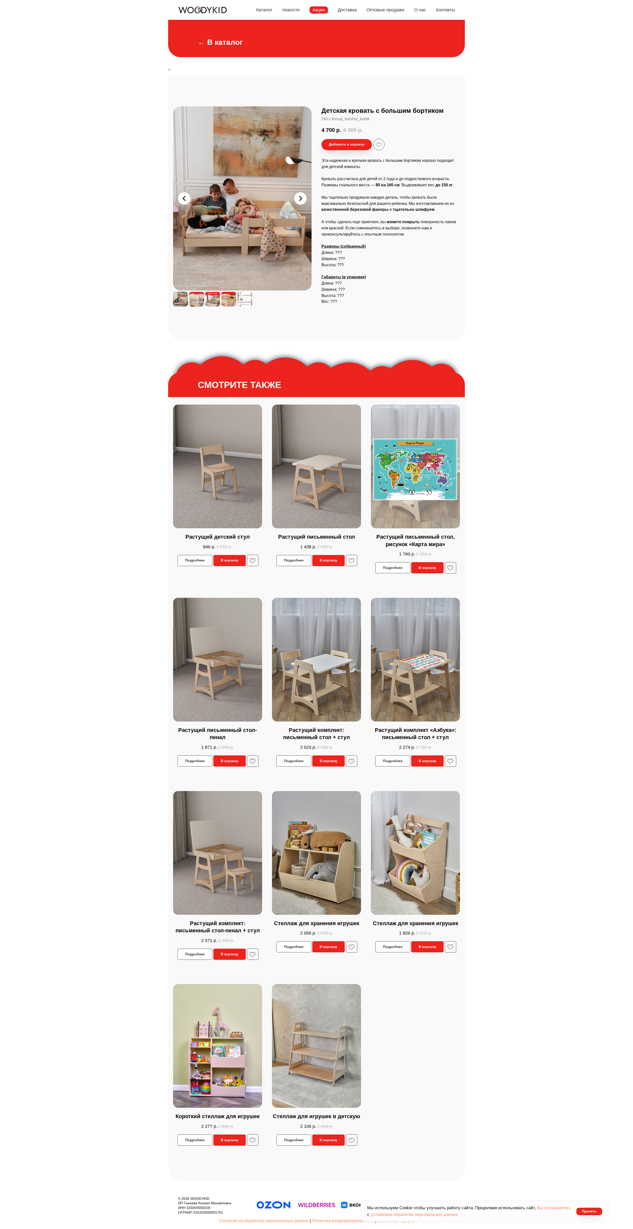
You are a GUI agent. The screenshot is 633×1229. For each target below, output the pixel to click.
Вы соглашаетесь (554, 1207)
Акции (319, 9)
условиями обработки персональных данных (414, 1214)
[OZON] (273, 1205)
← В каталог (220, 42)
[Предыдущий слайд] (184, 198)
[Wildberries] (316, 1205)
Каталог (264, 9)
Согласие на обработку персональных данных (264, 1220)
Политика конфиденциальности (343, 1220)
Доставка (347, 9)
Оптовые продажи (385, 9)
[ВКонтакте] (359, 1205)
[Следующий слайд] (300, 198)
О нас (420, 9)
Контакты (445, 9)
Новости (291, 9)
